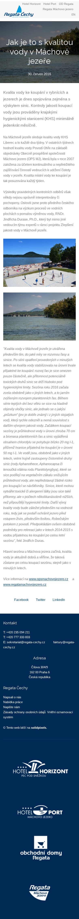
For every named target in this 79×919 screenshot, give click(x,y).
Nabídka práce (13, 702)
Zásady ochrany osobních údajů (24, 712)
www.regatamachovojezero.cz (24, 584)
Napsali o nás (12, 697)
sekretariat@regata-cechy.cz (26, 642)
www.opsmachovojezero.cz (48, 579)
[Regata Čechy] (28, 11)
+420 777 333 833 (18, 637)
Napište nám (11, 707)
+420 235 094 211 (18, 632)
